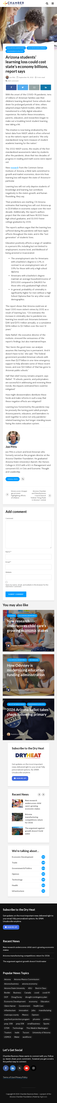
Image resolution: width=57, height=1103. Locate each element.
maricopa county (11, 1015)
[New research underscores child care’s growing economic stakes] (28, 630)
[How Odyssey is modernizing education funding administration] (28, 674)
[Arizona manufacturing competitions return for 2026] (17, 817)
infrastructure (9, 1010)
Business (11, 616)
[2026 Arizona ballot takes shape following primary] (28, 719)
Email (8, 562)
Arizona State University (14, 988)
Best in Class (40, 988)
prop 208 (20, 1023)
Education (45, 1001)
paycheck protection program (16, 1019)
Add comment (13, 81)
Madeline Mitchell (17, 734)
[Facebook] (6, 1068)
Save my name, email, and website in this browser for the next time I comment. (27, 585)
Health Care (38, 1006)
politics (46, 1019)
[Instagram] (33, 1068)
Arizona (7, 979)
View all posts (13, 479)
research (15, 167)
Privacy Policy (21, 1077)
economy (33, 1001)
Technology (33, 660)
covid (36, 992)
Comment (9, 518)
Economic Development (14, 1001)
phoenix (36, 1019)
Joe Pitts (12, 77)
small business (33, 1023)
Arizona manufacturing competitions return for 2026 (26, 955)
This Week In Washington (37, 1028)
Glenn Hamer (9, 1006)
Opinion (35, 1015)
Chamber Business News (20, 646)
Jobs (33, 1010)
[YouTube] (26, 1068)
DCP (6, 997)
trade (17, 1032)
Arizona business (11, 984)
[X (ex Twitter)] (20, 1068)
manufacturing (45, 1010)
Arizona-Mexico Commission (26, 979)
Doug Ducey (16, 997)
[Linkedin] (13, 1068)
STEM (6, 1028)
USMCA (7, 1037)
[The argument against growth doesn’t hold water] (17, 831)
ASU (30, 988)
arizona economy (29, 984)
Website (8, 572)
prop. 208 (8, 1023)
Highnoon (43, 1097)
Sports (46, 1023)
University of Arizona (41, 1032)
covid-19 (46, 992)
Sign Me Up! (21, 778)
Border (7, 992)
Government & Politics (15, 51)
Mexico (25, 1015)
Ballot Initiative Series (16, 704)
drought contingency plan (36, 997)
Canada (27, 992)
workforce (27, 1037)
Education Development (37, 48)
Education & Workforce (15, 48)
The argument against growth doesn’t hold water (35, 831)
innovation (23, 1010)
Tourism (7, 1032)
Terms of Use (9, 1077)
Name (8, 552)
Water (16, 1037)
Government (24, 1006)
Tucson (26, 1032)
